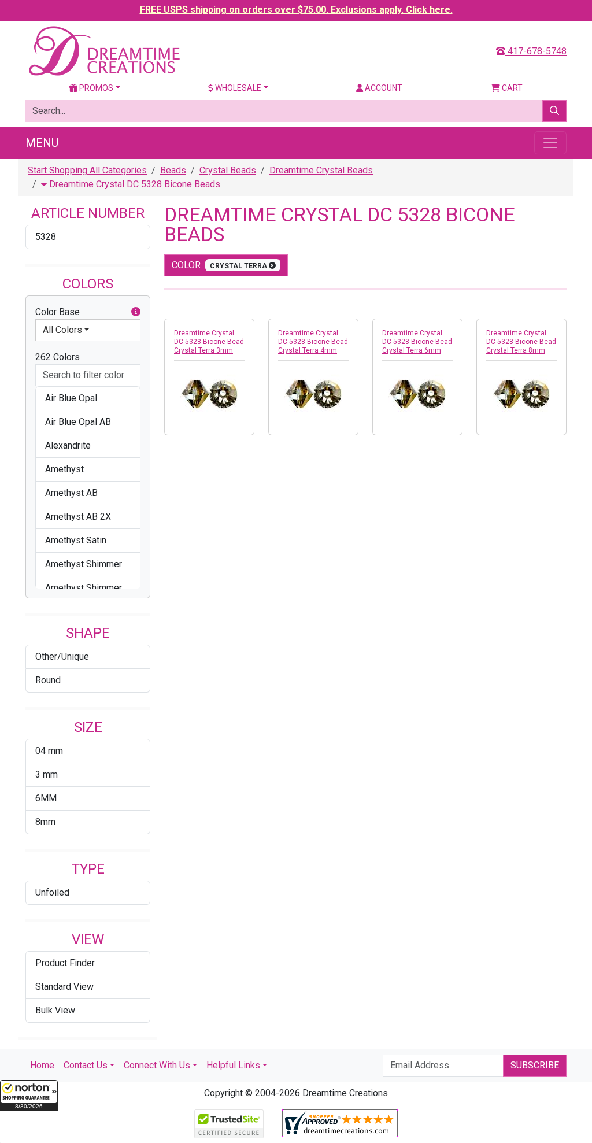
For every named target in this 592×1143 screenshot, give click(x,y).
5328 (45, 236)
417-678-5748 (536, 51)
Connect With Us (157, 1065)
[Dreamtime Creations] (103, 50)
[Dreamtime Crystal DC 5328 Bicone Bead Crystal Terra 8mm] (521, 394)
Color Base (57, 311)
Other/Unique (62, 656)
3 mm (46, 774)
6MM (46, 798)
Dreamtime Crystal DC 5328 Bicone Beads (133, 184)
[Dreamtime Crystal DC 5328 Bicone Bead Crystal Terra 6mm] (417, 394)
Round (48, 680)
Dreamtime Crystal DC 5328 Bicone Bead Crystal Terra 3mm (209, 341)
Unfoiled (52, 892)
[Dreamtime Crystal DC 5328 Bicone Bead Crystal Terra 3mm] (209, 394)
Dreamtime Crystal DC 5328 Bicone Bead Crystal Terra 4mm (313, 341)
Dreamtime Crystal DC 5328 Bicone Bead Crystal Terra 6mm (417, 341)
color (220, 265)
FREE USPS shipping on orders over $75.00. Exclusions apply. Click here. (296, 9)
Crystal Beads (227, 170)
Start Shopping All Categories (87, 170)
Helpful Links (233, 1065)
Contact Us (86, 1065)
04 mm (49, 750)
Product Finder (65, 962)
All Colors (62, 329)
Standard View (64, 986)
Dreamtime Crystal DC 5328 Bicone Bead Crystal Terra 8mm (521, 341)
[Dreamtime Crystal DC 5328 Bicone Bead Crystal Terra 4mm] (313, 394)
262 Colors (57, 357)
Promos (95, 88)
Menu (41, 143)
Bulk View (55, 1010)
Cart (511, 88)
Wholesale (237, 88)
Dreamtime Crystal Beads (321, 170)
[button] (29, 1095)
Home (42, 1065)
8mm (45, 821)
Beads (173, 170)
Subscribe (534, 1065)
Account (382, 88)
